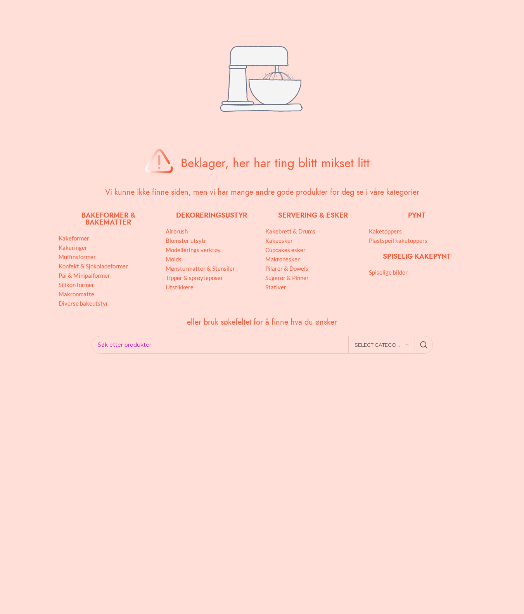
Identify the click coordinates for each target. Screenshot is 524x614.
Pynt (416, 215)
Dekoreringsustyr (211, 215)
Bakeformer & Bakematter (108, 218)
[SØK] (424, 345)
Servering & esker (313, 215)
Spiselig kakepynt (417, 256)
